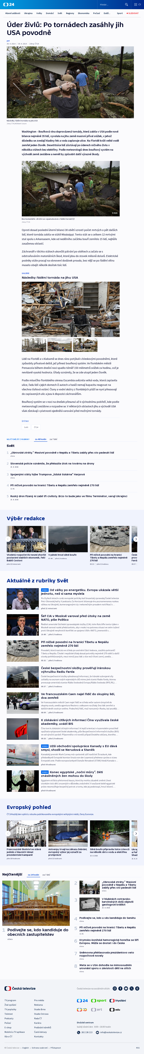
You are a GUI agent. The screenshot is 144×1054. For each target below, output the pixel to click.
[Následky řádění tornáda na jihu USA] (70, 82)
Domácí (50, 13)
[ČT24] (8, 4)
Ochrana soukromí (40, 1048)
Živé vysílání (10, 1004)
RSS (138, 1048)
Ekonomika (83, 13)
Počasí (96, 13)
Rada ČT (38, 1018)
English (25, 1048)
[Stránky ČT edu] (115, 1009)
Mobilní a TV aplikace (14, 1032)
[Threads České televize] (137, 988)
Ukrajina (28, 13)
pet (8, 40)
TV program (10, 1000)
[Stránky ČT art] (96, 1009)
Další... (107, 13)
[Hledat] (126, 4)
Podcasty (8, 1018)
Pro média (39, 1000)
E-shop (7, 1027)
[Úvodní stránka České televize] (20, 988)
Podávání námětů (42, 1027)
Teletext (8, 1013)
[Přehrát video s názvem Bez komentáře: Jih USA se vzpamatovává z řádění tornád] (71, 188)
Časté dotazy (40, 1032)
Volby (39, 13)
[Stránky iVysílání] (118, 1000)
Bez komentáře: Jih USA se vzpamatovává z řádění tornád (47, 219)
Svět (60, 13)
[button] (71, 188)
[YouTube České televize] (126, 988)
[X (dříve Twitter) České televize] (131, 988)
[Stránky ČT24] (82, 1000)
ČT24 (36, 427)
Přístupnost (56, 1048)
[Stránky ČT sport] (98, 1000)
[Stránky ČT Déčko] (82, 1009)
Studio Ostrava (41, 1013)
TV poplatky (10, 1009)
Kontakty (38, 1036)
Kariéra (37, 1022)
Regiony (70, 13)
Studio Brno (40, 1009)
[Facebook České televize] (120, 988)
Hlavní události (12, 13)
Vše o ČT (8, 1036)
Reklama (38, 1004)
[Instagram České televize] (114, 988)
